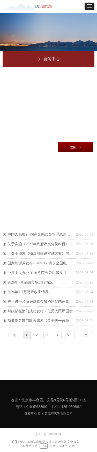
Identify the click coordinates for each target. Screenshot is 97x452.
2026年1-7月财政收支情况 (28, 292)
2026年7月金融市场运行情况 (30, 282)
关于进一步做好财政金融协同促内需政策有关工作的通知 (40, 301)
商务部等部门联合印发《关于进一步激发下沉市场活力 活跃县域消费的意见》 (40, 321)
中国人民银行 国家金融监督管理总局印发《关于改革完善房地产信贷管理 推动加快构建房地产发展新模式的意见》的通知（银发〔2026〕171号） (40, 234)
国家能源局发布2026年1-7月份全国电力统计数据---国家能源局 (40, 263)
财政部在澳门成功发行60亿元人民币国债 (40, 311)
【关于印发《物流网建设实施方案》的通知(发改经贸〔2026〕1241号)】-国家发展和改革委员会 (40, 254)
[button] (89, 6)
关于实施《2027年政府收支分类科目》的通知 (40, 244)
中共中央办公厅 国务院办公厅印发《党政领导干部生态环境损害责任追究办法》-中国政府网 (40, 273)
